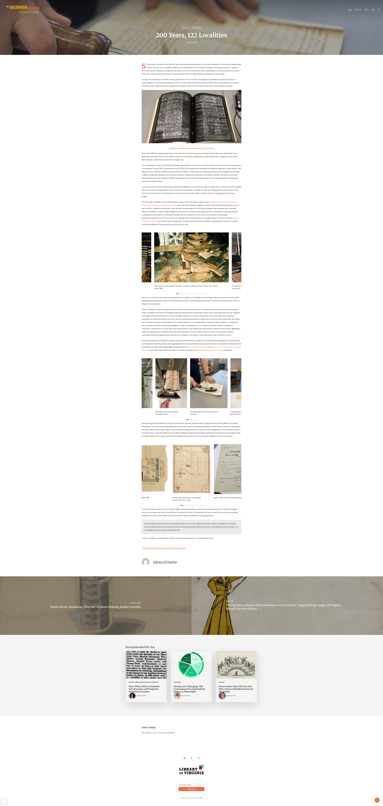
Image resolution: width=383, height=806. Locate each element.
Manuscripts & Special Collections (146, 682)
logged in (155, 733)
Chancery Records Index (198, 347)
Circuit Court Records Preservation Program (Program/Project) (164, 548)
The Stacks (196, 28)
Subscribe (191, 789)
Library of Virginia (165, 562)
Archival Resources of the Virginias (210, 350)
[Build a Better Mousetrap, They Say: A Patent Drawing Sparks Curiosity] (96, 605)
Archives (185, 28)
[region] (191, 261)
